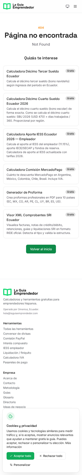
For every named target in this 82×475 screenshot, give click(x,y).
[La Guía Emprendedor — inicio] (18, 6)
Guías (6, 392)
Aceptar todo (22, 455)
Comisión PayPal (14, 338)
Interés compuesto (15, 343)
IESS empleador (13, 348)
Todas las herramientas (18, 328)
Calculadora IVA (13, 357)
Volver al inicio (41, 249)
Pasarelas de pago (15, 362)
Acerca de (10, 378)
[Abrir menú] (75, 6)
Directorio (9, 402)
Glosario (8, 397)
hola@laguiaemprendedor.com (20, 313)
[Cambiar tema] (67, 6)
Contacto (9, 383)
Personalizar (22, 464)
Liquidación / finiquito (17, 352)
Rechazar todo (52, 455)
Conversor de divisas (16, 333)
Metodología (11, 387)
